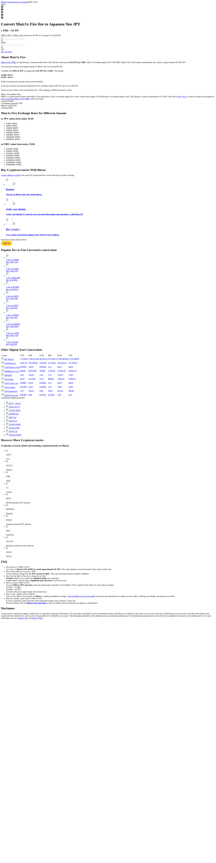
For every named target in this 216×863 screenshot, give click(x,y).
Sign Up (8, 701)
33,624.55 (72, 371)
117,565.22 (72, 363)
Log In (3, 701)
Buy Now (182, 97)
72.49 (70, 375)
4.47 (70, 395)
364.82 (71, 391)
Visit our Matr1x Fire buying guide (81, 596)
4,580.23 (72, 379)
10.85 (70, 387)
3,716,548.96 (73, 359)
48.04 (70, 367)
